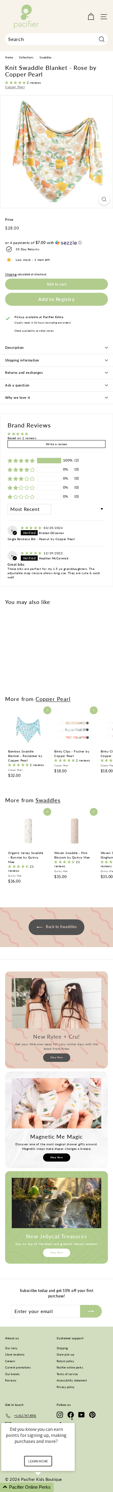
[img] (31, 528)
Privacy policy (66, 1387)
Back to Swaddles (61, 926)
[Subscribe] (91, 1311)
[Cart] (91, 17)
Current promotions (18, 1367)
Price (9, 219)
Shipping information (22, 360)
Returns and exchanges (24, 372)
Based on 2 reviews (22, 438)
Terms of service (67, 1374)
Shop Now (56, 1057)
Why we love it (17, 397)
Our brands (12, 1374)
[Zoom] (104, 199)
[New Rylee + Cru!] (56, 1003)
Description (14, 347)
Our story (11, 1348)
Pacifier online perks (70, 1367)
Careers (10, 1361)
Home (9, 57)
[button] (16, 82)
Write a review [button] (56, 444)
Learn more (38, 1461)
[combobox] (56, 39)
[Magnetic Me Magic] (56, 1103)
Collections (26, 57)
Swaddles (45, 57)
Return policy (65, 1361)
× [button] (72, 1419)
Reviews (11, 1380)
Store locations (15, 1354)
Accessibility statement (72, 1380)
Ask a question (17, 385)
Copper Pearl (15, 87)
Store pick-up (65, 1354)
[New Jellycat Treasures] (56, 1203)
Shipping (11, 274)
